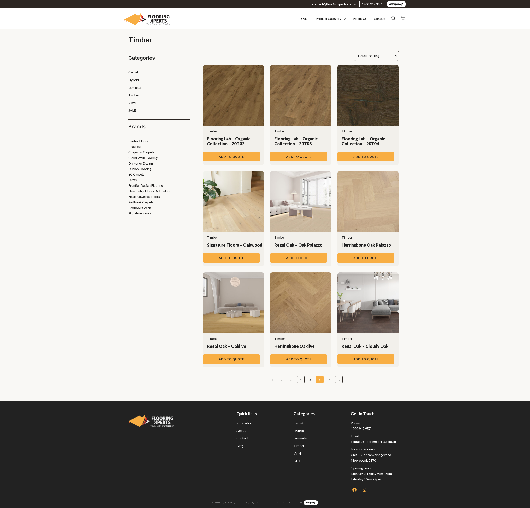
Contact (379, 18)
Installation (244, 423)
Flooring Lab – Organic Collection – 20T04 (363, 141)
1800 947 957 (372, 4)
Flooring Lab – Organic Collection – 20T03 (296, 141)
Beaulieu (134, 146)
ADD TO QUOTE (231, 156)
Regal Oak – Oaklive (226, 346)
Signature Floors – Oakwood (234, 244)
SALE (304, 18)
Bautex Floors (138, 141)
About (241, 430)
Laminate (134, 87)
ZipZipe (257, 503)
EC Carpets (136, 174)
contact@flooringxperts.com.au (334, 4)
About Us (360, 18)
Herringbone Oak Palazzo (366, 244)
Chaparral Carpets (141, 152)
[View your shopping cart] (403, 18)
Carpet (133, 72)
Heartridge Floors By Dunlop (149, 191)
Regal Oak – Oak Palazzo (298, 244)
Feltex (132, 180)
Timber (212, 131)
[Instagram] (364, 490)
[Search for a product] (393, 19)
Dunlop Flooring (139, 169)
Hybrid (133, 80)
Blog (239, 446)
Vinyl (132, 103)
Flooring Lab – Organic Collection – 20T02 (228, 141)
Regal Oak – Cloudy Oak (365, 346)
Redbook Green (139, 208)
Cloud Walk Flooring (143, 158)
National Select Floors (144, 197)
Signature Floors (140, 213)
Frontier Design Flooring (145, 185)
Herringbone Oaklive (294, 346)
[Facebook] (354, 490)
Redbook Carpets (141, 202)
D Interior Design (140, 163)
